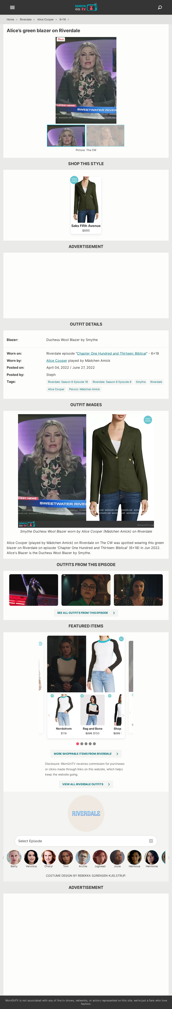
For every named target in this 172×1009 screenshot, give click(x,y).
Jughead (100, 866)
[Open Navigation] (12, 8)
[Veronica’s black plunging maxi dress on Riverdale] (33, 590)
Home (10, 19)
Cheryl (48, 866)
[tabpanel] (86, 687)
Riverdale (25, 19)
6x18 (63, 19)
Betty (14, 866)
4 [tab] (90, 743)
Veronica (31, 866)
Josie (117, 866)
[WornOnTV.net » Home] (86, 7)
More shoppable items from (83, 753)
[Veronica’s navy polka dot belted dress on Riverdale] (138, 590)
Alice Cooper (45, 19)
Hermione (152, 866)
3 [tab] (86, 743)
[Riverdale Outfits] (86, 813)
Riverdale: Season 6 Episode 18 (68, 381)
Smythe (141, 381)
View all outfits (82, 784)
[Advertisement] (86, 285)
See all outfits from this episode (82, 612)
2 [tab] (81, 743)
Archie (83, 866)
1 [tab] (77, 743)
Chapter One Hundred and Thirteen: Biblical (111, 353)
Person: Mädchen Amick (84, 389)
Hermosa (134, 866)
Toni (65, 866)
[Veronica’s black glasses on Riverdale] (85, 590)
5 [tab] (94, 743)
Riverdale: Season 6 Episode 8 (112, 381)
